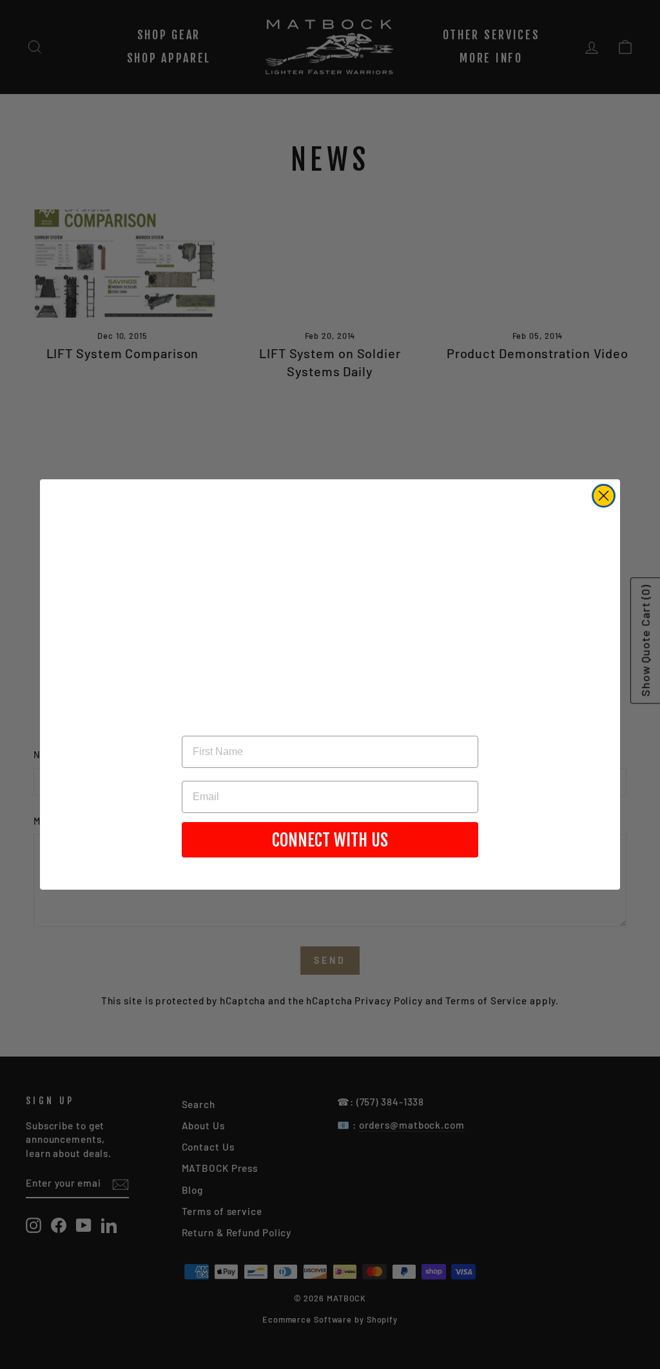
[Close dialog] (603, 495)
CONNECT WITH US (330, 840)
